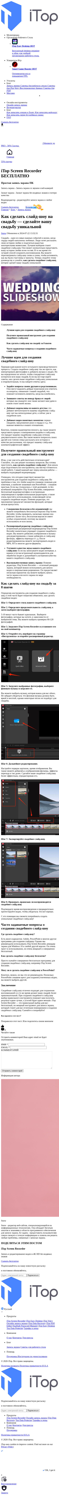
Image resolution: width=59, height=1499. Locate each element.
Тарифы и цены (31, 1328)
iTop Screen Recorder (16, 1321)
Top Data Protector (15, 1328)
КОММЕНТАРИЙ (10, 1050)
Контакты (17, 1338)
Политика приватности (31, 1366)
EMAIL (5, 1047)
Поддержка (12, 1356)
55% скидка (6, 161)
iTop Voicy (48, 1321)
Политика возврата (10, 1366)
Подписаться (33, 1275)
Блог (13, 209)
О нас (9, 1338)
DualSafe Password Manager (25, 1326)
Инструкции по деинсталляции (32, 1356)
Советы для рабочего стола (33, 1347)
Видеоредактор (14, 107)
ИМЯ (4, 1044)
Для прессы (27, 1338)
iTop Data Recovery (37, 1323)
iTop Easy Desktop (34, 1321)
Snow (3, 233)
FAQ (9, 117)
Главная (5, 209)
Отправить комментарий (12, 1071)
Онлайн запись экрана (17, 1323)
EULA (45, 1366)
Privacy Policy (7, 1447)
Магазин (11, 93)
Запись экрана (24, 209)
